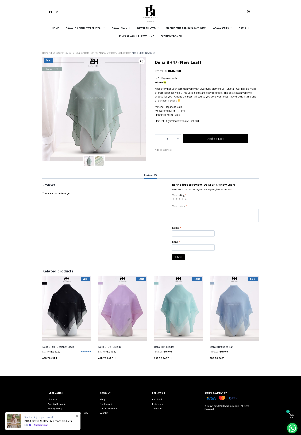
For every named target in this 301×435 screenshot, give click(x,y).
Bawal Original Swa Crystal (84, 28)
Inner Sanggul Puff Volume (136, 36)
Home (55, 28)
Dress (242, 28)
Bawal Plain (119, 28)
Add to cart (215, 139)
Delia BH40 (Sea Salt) (222, 346)
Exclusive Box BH (171, 36)
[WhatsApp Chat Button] (292, 428)
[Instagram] (57, 12)
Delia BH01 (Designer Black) (58, 346)
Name (176, 227)
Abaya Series (221, 28)
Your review (179, 206)
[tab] (150, 175)
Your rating (179, 195)
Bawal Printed (146, 28)
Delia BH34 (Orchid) (109, 346)
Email (176, 241)
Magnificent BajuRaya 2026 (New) (186, 28)
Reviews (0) (150, 175)
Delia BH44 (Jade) (164, 346)
